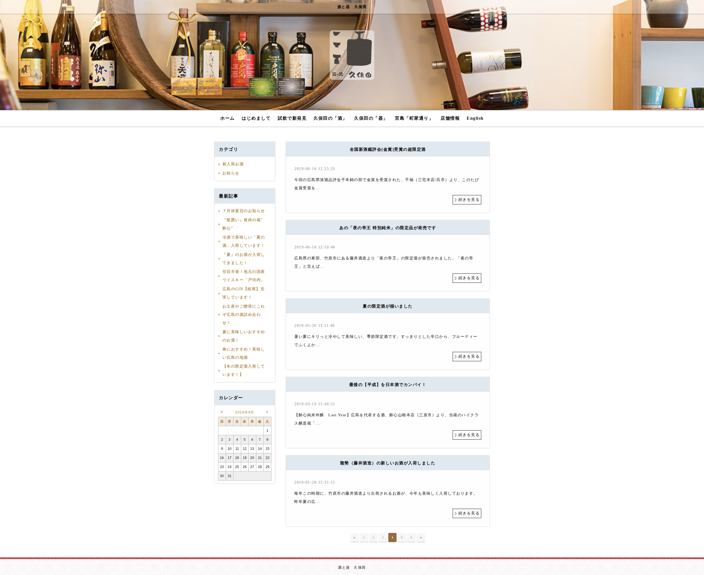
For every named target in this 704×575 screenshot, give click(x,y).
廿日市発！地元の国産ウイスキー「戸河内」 (243, 276)
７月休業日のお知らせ (243, 211)
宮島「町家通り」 (414, 118)
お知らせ (231, 173)
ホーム (227, 118)
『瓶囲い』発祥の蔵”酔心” (242, 224)
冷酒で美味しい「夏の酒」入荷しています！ (243, 241)
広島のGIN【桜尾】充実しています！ (243, 293)
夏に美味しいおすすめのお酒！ (243, 336)
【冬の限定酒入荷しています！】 (243, 370)
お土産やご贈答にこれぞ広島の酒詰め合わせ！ (243, 314)
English (475, 118)
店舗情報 (450, 118)
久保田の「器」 (371, 118)
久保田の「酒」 (330, 118)
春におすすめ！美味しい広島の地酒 (243, 353)
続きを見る (469, 200)
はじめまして (256, 118)
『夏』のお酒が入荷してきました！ (243, 259)
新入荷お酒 (233, 164)
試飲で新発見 (292, 118)
